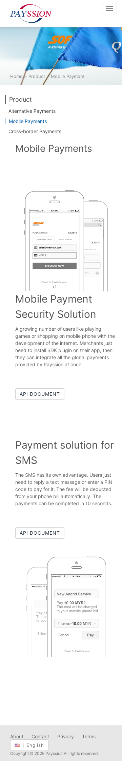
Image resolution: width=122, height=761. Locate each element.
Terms (89, 736)
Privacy (65, 736)
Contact (40, 736)
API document (40, 394)
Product (36, 76)
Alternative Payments (32, 111)
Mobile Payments (28, 121)
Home (16, 76)
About (16, 736)
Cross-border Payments (34, 131)
